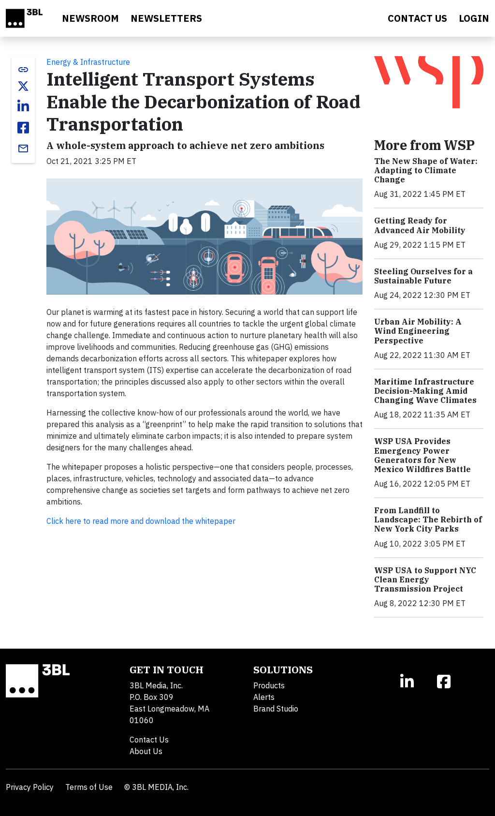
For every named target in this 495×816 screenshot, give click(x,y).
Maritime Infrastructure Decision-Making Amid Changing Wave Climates (425, 391)
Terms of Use (89, 787)
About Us (146, 751)
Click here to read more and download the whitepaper (140, 521)
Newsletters (166, 18)
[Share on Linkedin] (23, 106)
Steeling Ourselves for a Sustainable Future (423, 276)
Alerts (264, 697)
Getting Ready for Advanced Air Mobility (420, 225)
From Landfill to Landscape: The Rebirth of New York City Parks (428, 519)
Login (474, 18)
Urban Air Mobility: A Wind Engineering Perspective (418, 331)
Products (269, 685)
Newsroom (90, 18)
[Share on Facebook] (23, 127)
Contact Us (149, 739)
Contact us (417, 18)
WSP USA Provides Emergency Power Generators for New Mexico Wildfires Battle (422, 455)
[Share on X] (23, 86)
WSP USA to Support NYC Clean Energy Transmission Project (425, 579)
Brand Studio (275, 708)
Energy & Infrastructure (88, 62)
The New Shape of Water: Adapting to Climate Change (426, 170)
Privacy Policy (30, 787)
